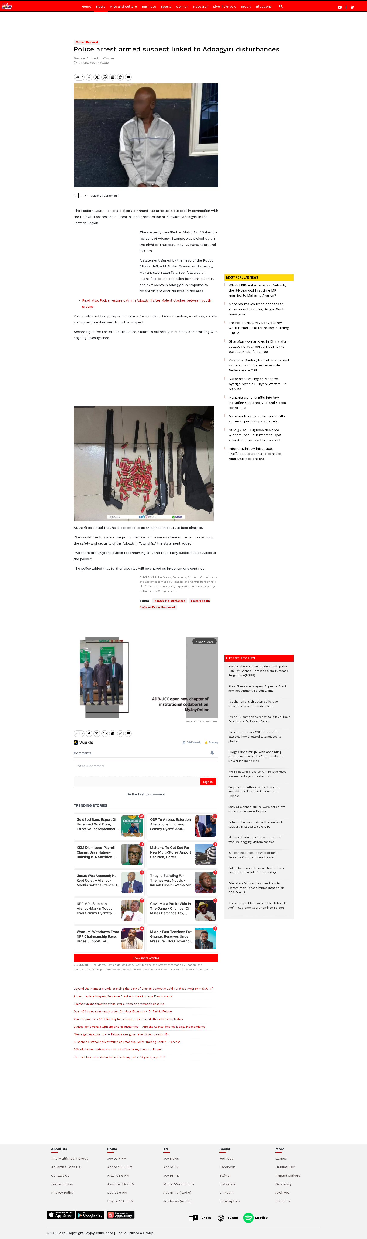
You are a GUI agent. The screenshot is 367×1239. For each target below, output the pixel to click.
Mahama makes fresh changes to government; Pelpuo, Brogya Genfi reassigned (256, 309)
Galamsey (283, 1184)
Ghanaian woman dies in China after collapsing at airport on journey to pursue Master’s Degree (258, 346)
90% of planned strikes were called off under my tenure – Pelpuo (118, 1049)
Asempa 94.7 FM (121, 1184)
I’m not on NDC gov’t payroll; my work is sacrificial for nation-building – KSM (259, 328)
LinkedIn (226, 1193)
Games (281, 1158)
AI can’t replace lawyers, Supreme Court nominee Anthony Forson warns (123, 996)
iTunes (231, 1218)
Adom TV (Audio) (177, 1193)
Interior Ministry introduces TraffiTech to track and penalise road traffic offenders (255, 454)
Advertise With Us (65, 1167)
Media (246, 6)
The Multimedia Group (70, 1158)
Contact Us (60, 1176)
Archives (282, 1193)
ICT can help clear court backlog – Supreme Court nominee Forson (253, 857)
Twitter (225, 1176)
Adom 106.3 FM (120, 1167)
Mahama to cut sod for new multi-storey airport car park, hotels (257, 418)
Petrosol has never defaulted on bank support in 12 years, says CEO (119, 1057)
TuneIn (204, 1218)
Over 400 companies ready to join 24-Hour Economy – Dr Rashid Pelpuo (123, 1011)
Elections (263, 6)
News (100, 6)
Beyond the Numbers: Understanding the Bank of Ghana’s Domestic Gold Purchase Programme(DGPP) (143, 988)
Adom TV (171, 1167)
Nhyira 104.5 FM (120, 1201)
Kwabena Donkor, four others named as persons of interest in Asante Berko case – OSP (259, 365)
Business (149, 6)
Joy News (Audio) (177, 1201)
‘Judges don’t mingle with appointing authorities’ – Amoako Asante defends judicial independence (139, 1026)
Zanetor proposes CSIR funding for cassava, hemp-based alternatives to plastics (128, 1019)
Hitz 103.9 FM (118, 1176)
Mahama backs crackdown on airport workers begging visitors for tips (255, 842)
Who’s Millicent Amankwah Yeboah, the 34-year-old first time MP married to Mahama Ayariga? (257, 290)
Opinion (182, 6)
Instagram (227, 1184)
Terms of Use (62, 1184)
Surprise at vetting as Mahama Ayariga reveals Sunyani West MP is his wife (257, 384)
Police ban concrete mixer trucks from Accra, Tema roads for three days (256, 872)
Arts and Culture (123, 6)
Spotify (261, 1218)
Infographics (229, 1201)
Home (86, 6)
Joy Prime (171, 1176)
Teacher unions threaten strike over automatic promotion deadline (119, 1004)
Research (200, 6)
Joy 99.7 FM (117, 1158)
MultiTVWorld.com (178, 1184)
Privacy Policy (62, 1193)
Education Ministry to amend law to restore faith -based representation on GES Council (256, 890)
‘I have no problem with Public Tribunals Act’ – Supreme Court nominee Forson (257, 907)
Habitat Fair (285, 1167)
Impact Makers (287, 1176)
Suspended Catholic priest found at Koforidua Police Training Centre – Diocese (127, 1042)
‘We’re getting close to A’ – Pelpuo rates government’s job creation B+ (121, 1034)
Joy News (171, 1158)
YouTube (226, 1158)
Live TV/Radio (224, 6)
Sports (166, 6)
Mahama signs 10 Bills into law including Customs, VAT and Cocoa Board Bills (257, 402)
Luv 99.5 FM (117, 1193)
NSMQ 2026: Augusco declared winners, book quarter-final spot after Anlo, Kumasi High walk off (255, 435)
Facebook (227, 1167)
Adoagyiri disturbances (170, 600)
